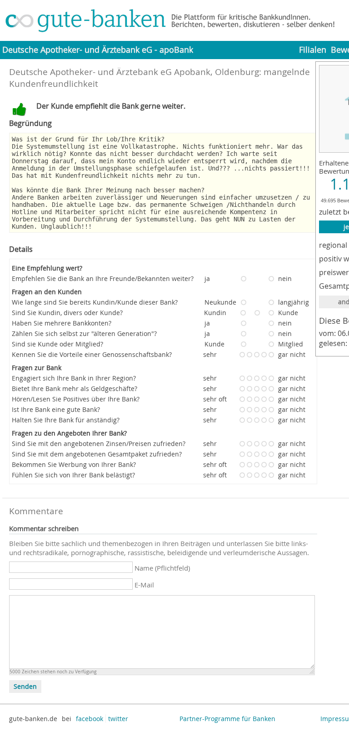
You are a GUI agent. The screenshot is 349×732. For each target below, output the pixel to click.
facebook (89, 718)
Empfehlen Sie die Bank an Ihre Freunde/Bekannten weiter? (103, 278)
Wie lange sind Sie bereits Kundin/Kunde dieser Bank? (95, 302)
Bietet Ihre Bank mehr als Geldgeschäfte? (74, 388)
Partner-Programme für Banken (227, 718)
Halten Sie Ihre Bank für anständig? (66, 420)
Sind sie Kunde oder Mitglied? (57, 344)
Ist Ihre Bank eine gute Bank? (56, 409)
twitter (118, 718)
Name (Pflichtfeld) (162, 567)
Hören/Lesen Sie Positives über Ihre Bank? (76, 399)
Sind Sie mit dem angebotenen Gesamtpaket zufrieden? (97, 454)
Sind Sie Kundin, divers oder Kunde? (67, 312)
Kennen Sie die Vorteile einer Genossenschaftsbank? (92, 354)
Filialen (312, 50)
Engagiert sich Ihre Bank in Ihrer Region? (74, 378)
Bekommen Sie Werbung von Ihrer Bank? (74, 464)
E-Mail (144, 584)
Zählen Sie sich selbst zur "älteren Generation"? (84, 333)
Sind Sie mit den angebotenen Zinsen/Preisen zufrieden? (98, 443)
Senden (25, 686)
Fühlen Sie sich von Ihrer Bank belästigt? (73, 475)
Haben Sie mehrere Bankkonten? (61, 323)
